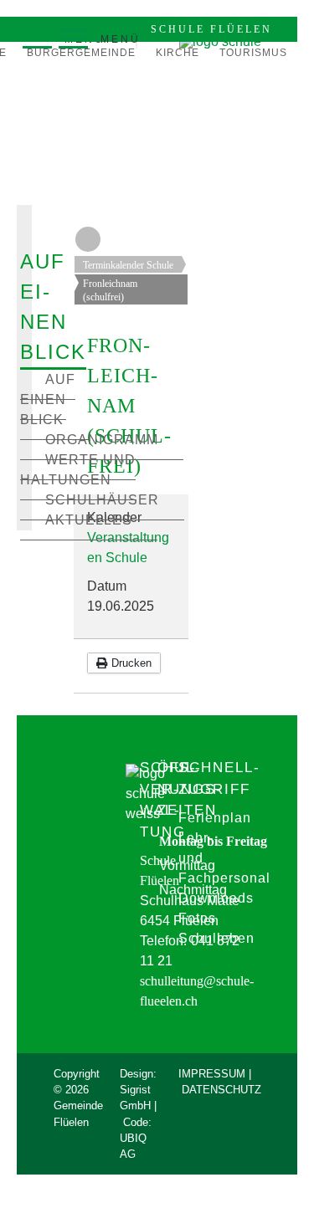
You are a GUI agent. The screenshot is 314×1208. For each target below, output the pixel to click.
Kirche (177, 53)
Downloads (216, 898)
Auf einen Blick (47, 399)
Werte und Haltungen (78, 470)
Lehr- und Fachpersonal (224, 858)
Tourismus (253, 53)
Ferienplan (214, 818)
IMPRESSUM (211, 1073)
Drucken (130, 663)
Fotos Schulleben (216, 928)
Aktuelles (88, 520)
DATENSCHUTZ (221, 1089)
